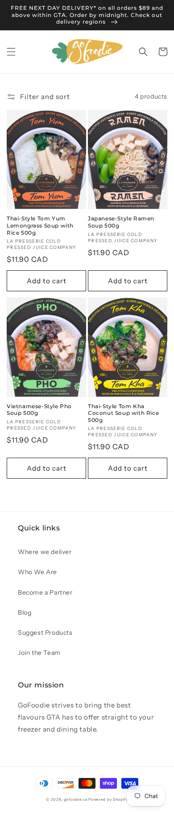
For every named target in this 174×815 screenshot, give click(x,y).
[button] (11, 52)
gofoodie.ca (75, 799)
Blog (24, 612)
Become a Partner (45, 592)
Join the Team (39, 653)
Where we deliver (45, 552)
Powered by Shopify (108, 799)
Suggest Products (45, 633)
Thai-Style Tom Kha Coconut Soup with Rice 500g (123, 413)
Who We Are (37, 572)
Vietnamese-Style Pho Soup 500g (39, 410)
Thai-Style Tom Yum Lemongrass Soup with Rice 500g (40, 225)
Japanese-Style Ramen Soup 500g (121, 222)
